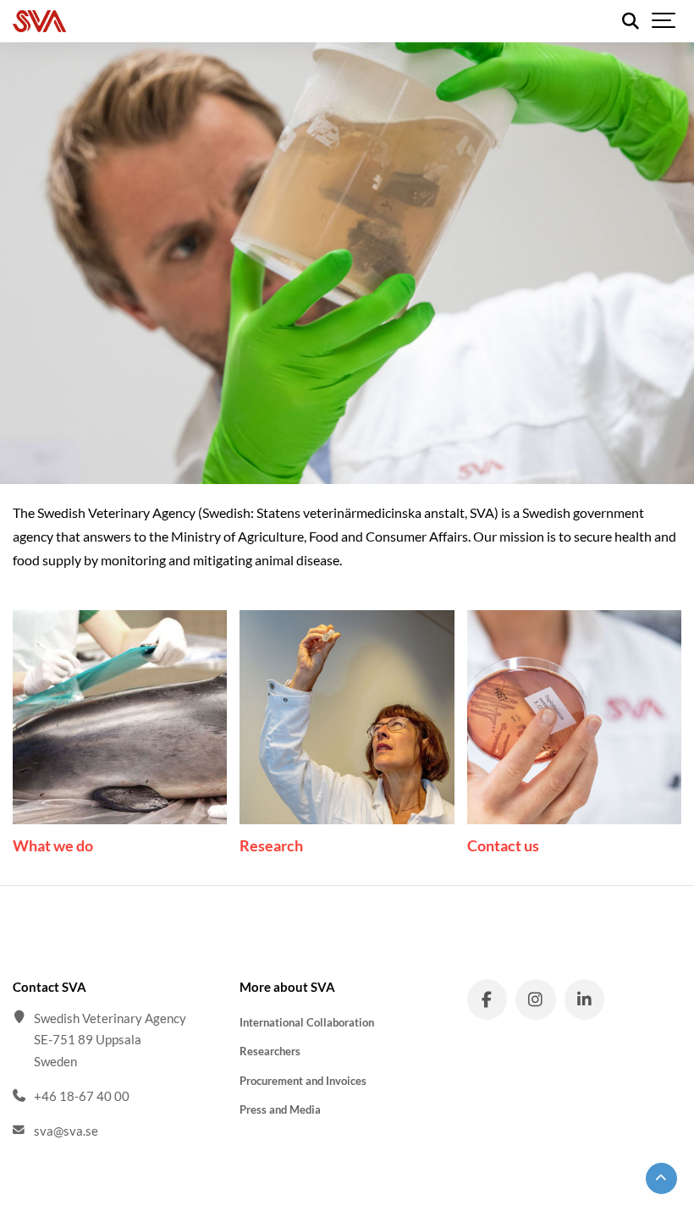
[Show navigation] (664, 21)
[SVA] (118, 21)
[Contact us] (574, 717)
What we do (53, 845)
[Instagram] (535, 999)
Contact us (503, 845)
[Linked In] (585, 999)
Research (271, 845)
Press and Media (280, 1109)
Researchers (270, 1051)
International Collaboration (307, 1022)
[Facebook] (487, 999)
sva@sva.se (66, 1130)
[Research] (347, 717)
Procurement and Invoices (303, 1080)
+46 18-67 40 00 (81, 1096)
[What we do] (120, 717)
